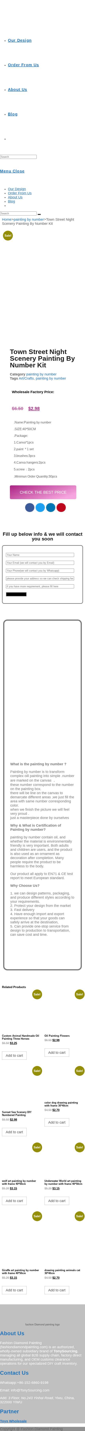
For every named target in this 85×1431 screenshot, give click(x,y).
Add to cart (14, 1056)
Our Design (17, 189)
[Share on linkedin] (50, 507)
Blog (11, 201)
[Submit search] (39, 214)
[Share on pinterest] (61, 507)
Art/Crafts (26, 378)
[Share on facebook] (29, 507)
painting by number (29, 219)
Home (6, 219)
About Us (15, 197)
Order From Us (20, 193)
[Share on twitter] (40, 507)
